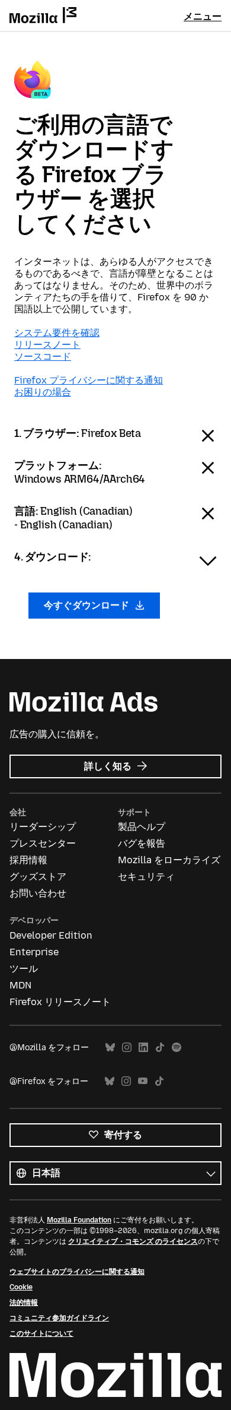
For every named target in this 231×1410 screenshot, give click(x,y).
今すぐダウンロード (87, 605)
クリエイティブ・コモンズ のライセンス (133, 1241)
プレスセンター (42, 843)
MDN (20, 985)
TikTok (160, 1047)
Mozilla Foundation (79, 1220)
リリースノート (47, 344)
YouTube (143, 1081)
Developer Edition (50, 935)
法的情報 (23, 1302)
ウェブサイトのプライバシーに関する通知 (77, 1272)
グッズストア (37, 876)
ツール (23, 968)
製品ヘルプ (141, 826)
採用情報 (28, 860)
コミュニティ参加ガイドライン (59, 1318)
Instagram (127, 1047)
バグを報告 (141, 843)
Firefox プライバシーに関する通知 (88, 380)
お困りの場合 (42, 392)
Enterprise (34, 952)
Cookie (21, 1287)
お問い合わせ (37, 893)
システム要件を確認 (57, 332)
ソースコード (42, 356)
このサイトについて (41, 1333)
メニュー (203, 16)
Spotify (176, 1047)
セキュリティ (146, 876)
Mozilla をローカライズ (169, 860)
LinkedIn (143, 1047)
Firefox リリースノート (60, 1001)
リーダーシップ (42, 826)
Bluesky (110, 1047)
